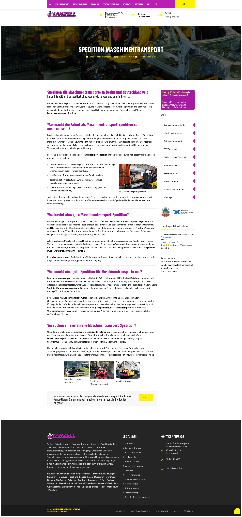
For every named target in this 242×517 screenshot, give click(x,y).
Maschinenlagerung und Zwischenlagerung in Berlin (71, 354)
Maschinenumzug (132, 475)
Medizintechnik (170, 165)
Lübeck (95, 486)
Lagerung (139, 4)
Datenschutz (162, 511)
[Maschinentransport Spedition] (138, 176)
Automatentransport (173, 141)
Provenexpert (167, 237)
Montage (168, 197)
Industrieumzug (131, 484)
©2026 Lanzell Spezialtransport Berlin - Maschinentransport (64, 510)
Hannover (62, 477)
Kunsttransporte (171, 181)
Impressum (120, 511)
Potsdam (52, 490)
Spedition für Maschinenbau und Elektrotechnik (69, 341)
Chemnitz (86, 486)
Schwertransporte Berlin (174, 125)
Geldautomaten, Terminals (175, 157)
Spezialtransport (132, 461)
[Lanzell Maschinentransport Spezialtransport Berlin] (61, 14)
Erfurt (102, 480)
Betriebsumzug (131, 493)
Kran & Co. (95, 4)
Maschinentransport (173, 133)
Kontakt (185, 4)
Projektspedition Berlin (174, 189)
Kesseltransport (171, 173)
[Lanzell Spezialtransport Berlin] (50, 4)
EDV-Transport (170, 149)
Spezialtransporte (62, 4)
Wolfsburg (61, 480)
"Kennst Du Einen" (168, 242)
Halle (103, 486)
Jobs (148, 4)
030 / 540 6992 (144, 16)
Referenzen (127, 4)
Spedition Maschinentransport (138, 497)
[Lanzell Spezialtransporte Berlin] (61, 436)
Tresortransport (80, 4)
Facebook (189, 511)
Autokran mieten (132, 488)
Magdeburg (112, 486)
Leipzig (82, 477)
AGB (176, 511)
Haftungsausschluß (140, 511)
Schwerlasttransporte (134, 448)
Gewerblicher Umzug (134, 466)
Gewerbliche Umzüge (111, 4)
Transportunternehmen (135, 479)
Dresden (96, 473)
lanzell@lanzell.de (174, 468)
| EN (155, 4)
